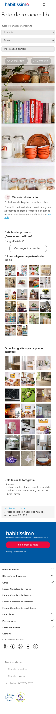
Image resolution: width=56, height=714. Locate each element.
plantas (18, 487)
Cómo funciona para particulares (18, 618)
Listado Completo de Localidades (19, 608)
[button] (28, 569)
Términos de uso (14, 662)
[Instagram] (5, 646)
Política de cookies (15, 676)
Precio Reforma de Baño (14, 573)
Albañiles (6, 604)
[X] (20, 646)
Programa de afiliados (12, 637)
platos (9, 487)
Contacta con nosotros (13, 640)
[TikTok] (35, 646)
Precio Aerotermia (11, 576)
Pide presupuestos (28, 709)
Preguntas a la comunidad (14, 589)
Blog (4, 586)
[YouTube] (28, 646)
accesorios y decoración (36, 491)
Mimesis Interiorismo (25, 197)
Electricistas (7, 601)
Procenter (6, 595)
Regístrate (7, 621)
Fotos (5, 592)
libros (9, 494)
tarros (17, 494)
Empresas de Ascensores (14, 580)
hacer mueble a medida (37, 487)
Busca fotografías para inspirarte (16, 26)
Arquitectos (7, 607)
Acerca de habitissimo (13, 631)
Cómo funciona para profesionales (19, 625)
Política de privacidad (16, 669)
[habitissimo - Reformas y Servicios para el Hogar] (13, 5)
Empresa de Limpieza (12, 583)
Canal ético (7, 634)
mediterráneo (13, 491)
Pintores (6, 598)
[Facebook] (12, 646)
